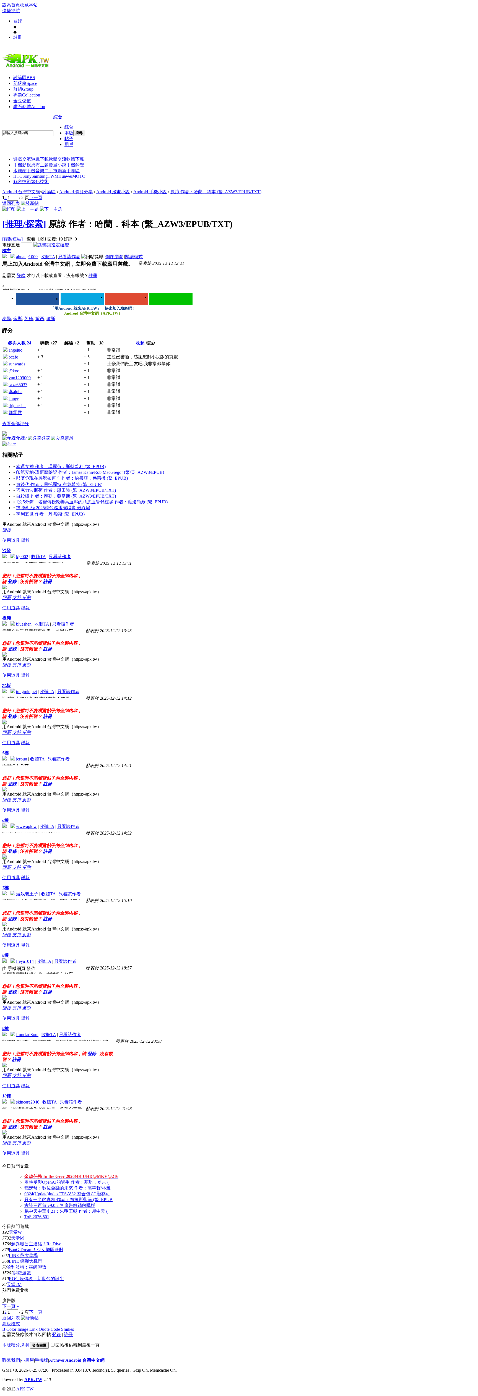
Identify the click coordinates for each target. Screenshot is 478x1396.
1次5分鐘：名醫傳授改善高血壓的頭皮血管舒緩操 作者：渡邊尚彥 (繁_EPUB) (92, 502)
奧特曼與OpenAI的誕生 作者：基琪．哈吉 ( (66, 1182)
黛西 (39, 318)
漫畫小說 (57, 165)
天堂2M (14, 1284)
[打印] (8, 209)
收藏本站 (29, 4)
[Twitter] (82, 299)
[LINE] (171, 299)
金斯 (17, 318)
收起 (140, 343)
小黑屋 (27, 1360)
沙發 (6, 550)
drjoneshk (17, 405)
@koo (14, 370)
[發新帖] (30, 203)
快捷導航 (11, 10)
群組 (23, 89)
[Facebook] (37, 299)
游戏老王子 (27, 894)
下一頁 (35, 197)
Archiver (56, 1360)
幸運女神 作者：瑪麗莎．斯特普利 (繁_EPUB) (61, 466)
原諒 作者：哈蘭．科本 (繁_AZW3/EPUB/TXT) (215, 191)
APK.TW (33, 1379)
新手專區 (71, 170)
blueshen (24, 624)
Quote (44, 1329)
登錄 (17, 21)
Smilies (67, 1329)
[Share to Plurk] (9, 443)
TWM (53, 176)
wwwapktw (26, 826)
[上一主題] (28, 209)
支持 (17, 597)
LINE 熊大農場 (23, 1255)
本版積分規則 (15, 1345)
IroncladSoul (27, 1034)
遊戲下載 (40, 159)
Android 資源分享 (76, 191)
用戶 (68, 144)
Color (11, 1329)
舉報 (25, 540)
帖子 (68, 138)
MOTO (78, 176)
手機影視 (22, 165)
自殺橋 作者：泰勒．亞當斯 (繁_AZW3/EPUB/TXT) (66, 496)
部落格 (25, 83)
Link (33, 1329)
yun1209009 (20, 377)
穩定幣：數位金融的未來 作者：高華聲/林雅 (67, 1188)
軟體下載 (75, 159)
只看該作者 (69, 256)
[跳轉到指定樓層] (51, 244)
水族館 (20, 170)
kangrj (14, 398)
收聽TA (48, 256)
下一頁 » (10, 1306)
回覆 (6, 530)
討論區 (24, 77)
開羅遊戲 (22, 1272)
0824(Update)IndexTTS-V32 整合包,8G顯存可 (67, 1193)
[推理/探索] (24, 224)
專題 (26, 95)
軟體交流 (57, 159)
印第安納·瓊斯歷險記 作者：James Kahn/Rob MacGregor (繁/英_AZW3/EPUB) (90, 472)
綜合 (57, 116)
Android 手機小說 (150, 191)
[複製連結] (12, 239)
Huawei (65, 176)
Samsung (40, 176)
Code (55, 1329)
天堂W (15, 1232)
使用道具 (11, 540)
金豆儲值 (22, 100)
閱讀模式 (134, 256)
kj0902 (22, 556)
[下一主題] (51, 209)
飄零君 (15, 412)
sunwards (17, 364)
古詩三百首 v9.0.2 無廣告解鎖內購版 (59, 1205)
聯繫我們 (11, 1360)
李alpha (15, 391)
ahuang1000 (27, 256)
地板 (6, 685)
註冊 (17, 37)
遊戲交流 (22, 159)
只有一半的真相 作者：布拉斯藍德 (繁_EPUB (68, 1199)
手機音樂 (35, 170)
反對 (26, 597)
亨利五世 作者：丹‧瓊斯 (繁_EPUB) (50, 514)
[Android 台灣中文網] (27, 67)
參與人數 (19, 343)
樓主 (6, 250)
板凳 (6, 618)
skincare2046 (27, 1102)
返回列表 (11, 203)
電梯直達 (11, 244)
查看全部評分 (15, 423)
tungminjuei (26, 691)
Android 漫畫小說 (113, 191)
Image (22, 1329)
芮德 (28, 318)
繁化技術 (40, 181)
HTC (17, 176)
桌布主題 (40, 165)
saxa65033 (18, 384)
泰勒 (6, 318)
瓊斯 (50, 318)
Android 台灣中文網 (21, 191)
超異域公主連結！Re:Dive (36, 1243)
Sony (27, 176)
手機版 (41, 1360)
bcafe (13, 357)
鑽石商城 (29, 106)
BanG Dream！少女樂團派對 (36, 1249)
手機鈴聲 (75, 165)
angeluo (15, 350)
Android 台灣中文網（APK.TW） (93, 313)
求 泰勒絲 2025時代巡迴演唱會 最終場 (53, 507)
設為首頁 (11, 4)
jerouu (21, 759)
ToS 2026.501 (36, 1216)
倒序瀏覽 (114, 256)
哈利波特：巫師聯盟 (26, 1267)
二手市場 (53, 170)
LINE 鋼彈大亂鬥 (25, 1261)
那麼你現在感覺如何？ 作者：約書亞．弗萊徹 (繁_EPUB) (72, 478)
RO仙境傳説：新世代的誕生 (36, 1278)
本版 (68, 132)
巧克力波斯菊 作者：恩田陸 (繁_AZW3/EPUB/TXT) (66, 490)
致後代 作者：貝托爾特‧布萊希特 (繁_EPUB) (59, 484)
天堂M (17, 1238)
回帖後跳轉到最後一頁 (77, 1345)
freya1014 (25, 961)
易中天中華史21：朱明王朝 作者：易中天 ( (66, 1211)
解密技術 (22, 181)
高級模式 (11, 1323)
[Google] (126, 299)
